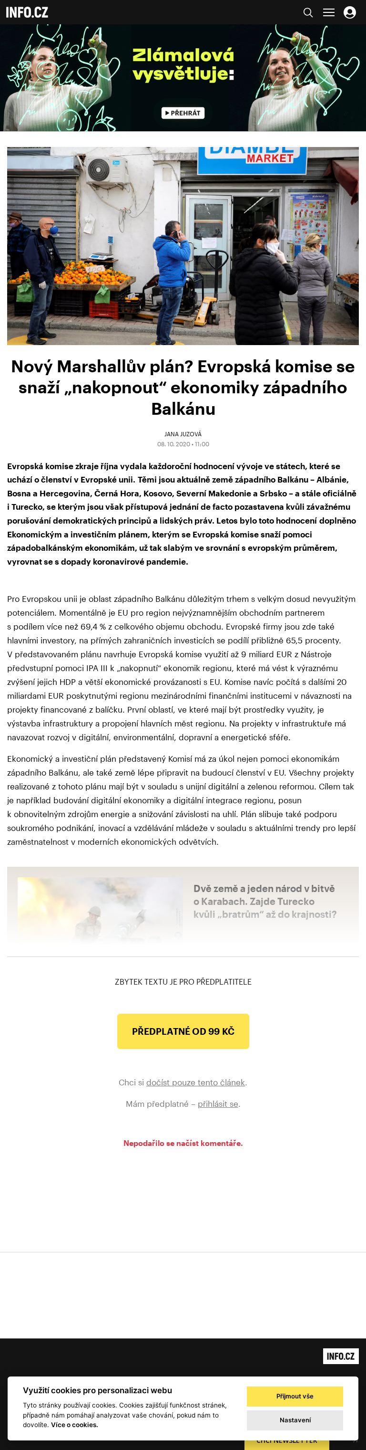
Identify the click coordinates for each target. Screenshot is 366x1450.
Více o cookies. (74, 1425)
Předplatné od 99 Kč (183, 1031)
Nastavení (295, 1420)
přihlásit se (218, 1103)
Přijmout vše (295, 1396)
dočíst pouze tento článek (195, 1082)
